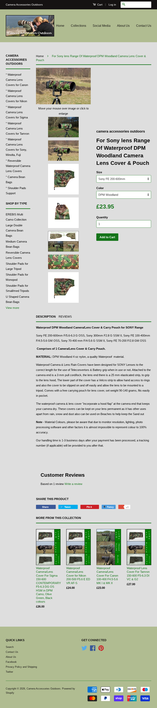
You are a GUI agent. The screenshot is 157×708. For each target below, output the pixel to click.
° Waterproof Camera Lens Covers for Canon (17, 80)
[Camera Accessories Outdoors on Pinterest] (101, 649)
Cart (99, 4)
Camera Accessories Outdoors (44, 688)
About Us (123, 25)
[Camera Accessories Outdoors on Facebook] (93, 649)
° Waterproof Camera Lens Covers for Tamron (17, 128)
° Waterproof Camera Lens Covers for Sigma (17, 112)
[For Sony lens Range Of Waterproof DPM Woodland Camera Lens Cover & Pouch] (63, 127)
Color (100, 188)
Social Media (101, 25)
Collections (78, 25)
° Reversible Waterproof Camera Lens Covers (18, 166)
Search (10, 647)
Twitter (9, 671)
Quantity (102, 217)
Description (46, 316)
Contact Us (143, 25)
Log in (112, 4)
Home (60, 25)
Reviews (65, 316)
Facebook (11, 661)
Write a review (73, 483)
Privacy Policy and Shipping (21, 666)
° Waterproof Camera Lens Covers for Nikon (16, 96)
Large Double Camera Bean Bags (14, 230)
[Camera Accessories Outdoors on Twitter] (84, 649)
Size (99, 172)
